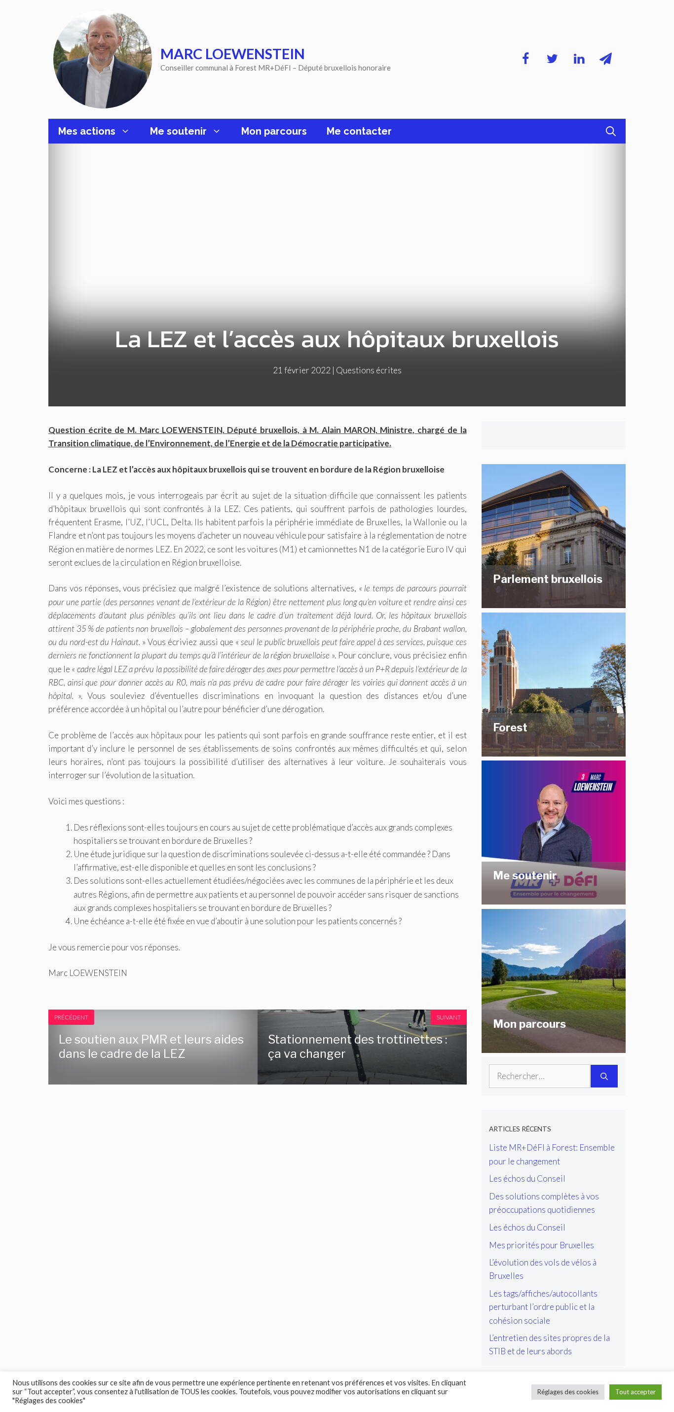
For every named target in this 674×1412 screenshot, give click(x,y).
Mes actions (86, 131)
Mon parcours (274, 131)
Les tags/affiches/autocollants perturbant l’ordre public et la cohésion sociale (543, 1306)
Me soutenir (178, 131)
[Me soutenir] (554, 898)
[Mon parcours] (554, 1046)
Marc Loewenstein (232, 53)
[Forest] (554, 750)
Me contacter (359, 131)
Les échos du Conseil (527, 1178)
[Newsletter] (605, 59)
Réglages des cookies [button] (568, 1392)
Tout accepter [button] (635, 1392)
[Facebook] (525, 59)
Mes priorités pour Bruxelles (541, 1245)
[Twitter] (552, 59)
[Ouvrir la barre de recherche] (611, 131)
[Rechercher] (604, 1076)
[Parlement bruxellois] (554, 601)
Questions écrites (369, 370)
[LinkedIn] (578, 59)
